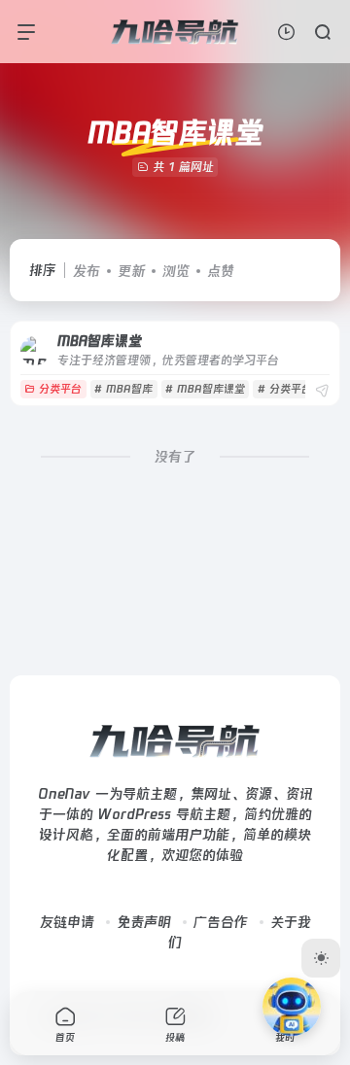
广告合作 (220, 922)
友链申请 (67, 922)
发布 (86, 271)
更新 (131, 271)
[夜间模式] (320, 958)
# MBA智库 (123, 389)
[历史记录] (286, 32)
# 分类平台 (285, 389)
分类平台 (60, 389)
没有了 (175, 457)
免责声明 (144, 922)
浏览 (176, 271)
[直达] (322, 391)
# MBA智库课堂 (205, 389)
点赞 (220, 271)
